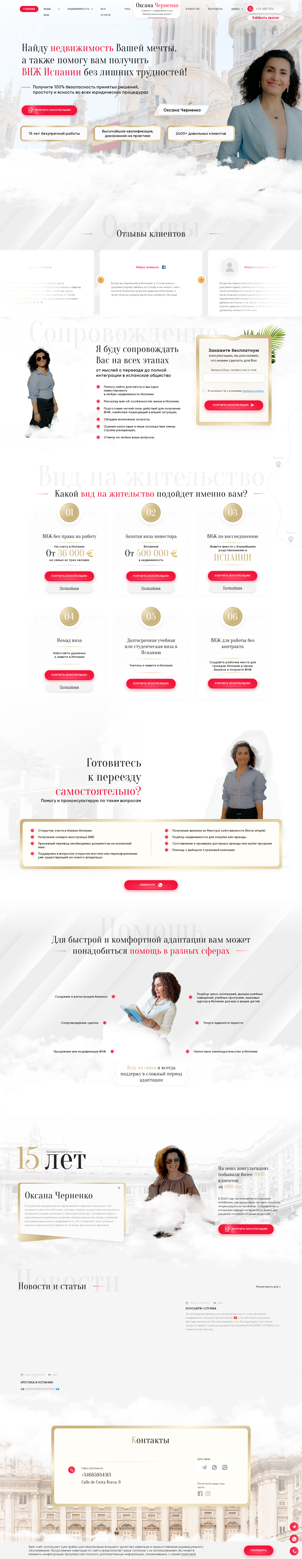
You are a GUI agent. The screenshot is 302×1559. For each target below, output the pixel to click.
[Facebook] (200, 1494)
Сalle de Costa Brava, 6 (101, 1482)
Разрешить (259, 1550)
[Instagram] (207, 1494)
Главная (29, 9)
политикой (188, 1554)
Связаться (147, 884)
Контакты (215, 9)
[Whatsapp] (214, 1469)
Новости (192, 9)
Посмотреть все (267, 1286)
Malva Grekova (147, 267)
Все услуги (106, 10)
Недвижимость (78, 9)
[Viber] (224, 1469)
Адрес (235, 9)
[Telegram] (204, 1469)
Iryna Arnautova (40, 267)
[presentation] (100, 280)
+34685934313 (96, 1475)
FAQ (127, 9)
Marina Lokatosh (257, 267)
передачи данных (253, 390)
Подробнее (69, 588)
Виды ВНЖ (47, 10)
